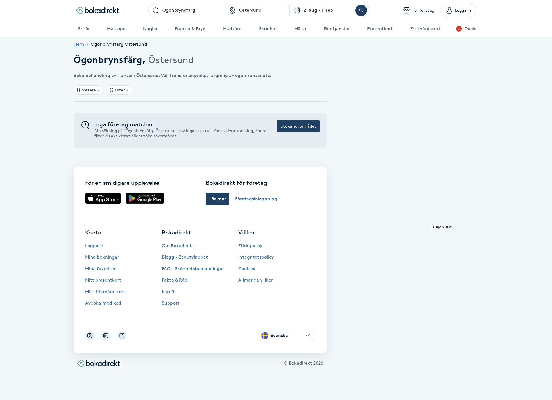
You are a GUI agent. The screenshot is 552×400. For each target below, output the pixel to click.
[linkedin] (105, 335)
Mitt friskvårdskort (105, 291)
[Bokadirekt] (97, 10)
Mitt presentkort (103, 280)
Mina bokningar (102, 257)
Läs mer (217, 198)
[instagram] (89, 335)
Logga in (94, 245)
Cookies (246, 268)
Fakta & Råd (174, 280)
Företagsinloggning (256, 198)
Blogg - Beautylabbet (185, 257)
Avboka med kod (103, 303)
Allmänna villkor (255, 280)
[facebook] (121, 335)
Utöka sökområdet (298, 126)
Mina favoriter (100, 268)
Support (170, 303)
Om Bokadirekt (178, 245)
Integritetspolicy (256, 257)
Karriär (169, 291)
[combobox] (186, 10)
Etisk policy (250, 245)
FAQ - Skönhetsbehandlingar (193, 268)
